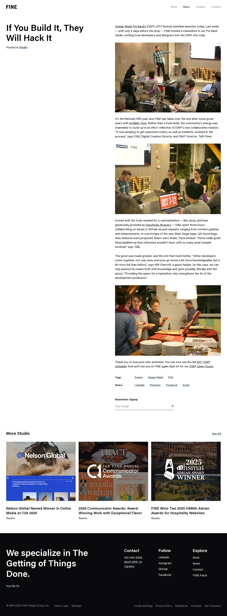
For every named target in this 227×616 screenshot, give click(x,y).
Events (139, 377)
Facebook (171, 385)
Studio (23, 47)
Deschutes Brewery (158, 225)
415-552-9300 (133, 557)
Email (186, 385)
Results (10, 520)
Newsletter (181, 606)
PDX (170, 377)
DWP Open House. (201, 366)
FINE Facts (200, 575)
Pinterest (155, 385)
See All (216, 434)
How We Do (12, 586)
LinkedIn (140, 385)
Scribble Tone (137, 123)
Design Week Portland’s (130, 26)
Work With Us (133, 562)
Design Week (155, 377)
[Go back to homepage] (11, 7)
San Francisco (212, 606)
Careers (200, 7)
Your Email (122, 406)
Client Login (61, 606)
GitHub (163, 569)
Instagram (165, 563)
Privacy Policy (164, 606)
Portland (196, 606)
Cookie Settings (143, 606)
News (186, 7)
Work (196, 557)
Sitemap (76, 606)
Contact (216, 7)
